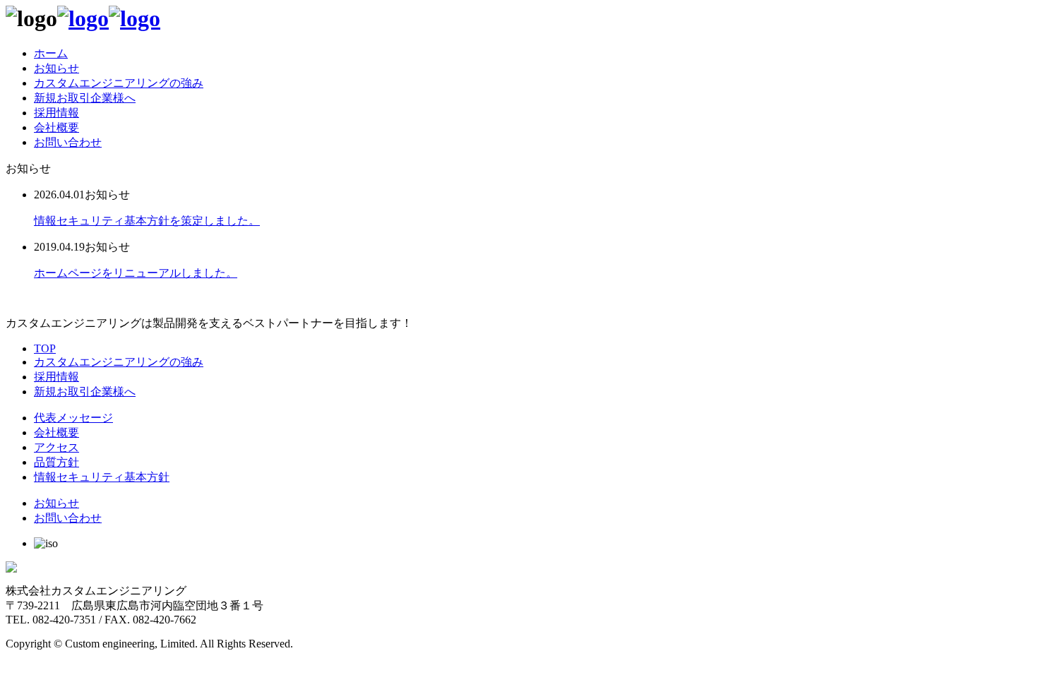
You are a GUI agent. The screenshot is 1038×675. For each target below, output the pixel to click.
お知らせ (56, 68)
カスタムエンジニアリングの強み (118, 83)
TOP (45, 348)
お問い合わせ (68, 142)
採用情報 (56, 113)
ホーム (51, 53)
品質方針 (56, 462)
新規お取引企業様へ (85, 98)
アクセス (56, 447)
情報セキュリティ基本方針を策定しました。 (147, 221)
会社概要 (56, 127)
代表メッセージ (73, 418)
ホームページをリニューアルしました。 (135, 273)
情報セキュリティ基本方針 (101, 477)
